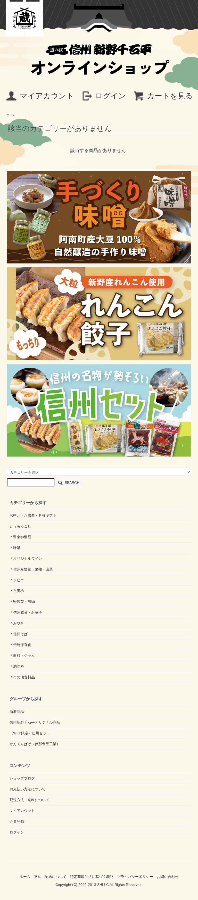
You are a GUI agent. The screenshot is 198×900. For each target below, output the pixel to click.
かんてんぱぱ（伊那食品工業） (35, 744)
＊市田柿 (17, 591)
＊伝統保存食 (20, 645)
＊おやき (17, 623)
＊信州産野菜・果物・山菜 (31, 569)
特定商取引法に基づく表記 (91, 877)
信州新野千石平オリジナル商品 (35, 722)
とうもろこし (20, 526)
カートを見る (170, 96)
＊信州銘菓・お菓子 (26, 612)
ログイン (110, 96)
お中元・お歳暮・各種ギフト (33, 515)
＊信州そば (19, 634)
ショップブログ (22, 778)
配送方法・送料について (29, 800)
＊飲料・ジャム (22, 655)
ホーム (11, 115)
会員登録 (17, 821)
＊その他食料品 (22, 677)
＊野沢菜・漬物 (22, 602)
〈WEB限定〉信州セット (30, 733)
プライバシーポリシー (135, 877)
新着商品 (17, 711)
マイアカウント (47, 96)
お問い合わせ (167, 877)
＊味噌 (15, 548)
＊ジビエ (17, 580)
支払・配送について (50, 877)
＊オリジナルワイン (26, 558)
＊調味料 (17, 666)
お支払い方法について (28, 789)
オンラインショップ (99, 65)
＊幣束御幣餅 (20, 537)
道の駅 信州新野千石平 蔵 (24, 18)
